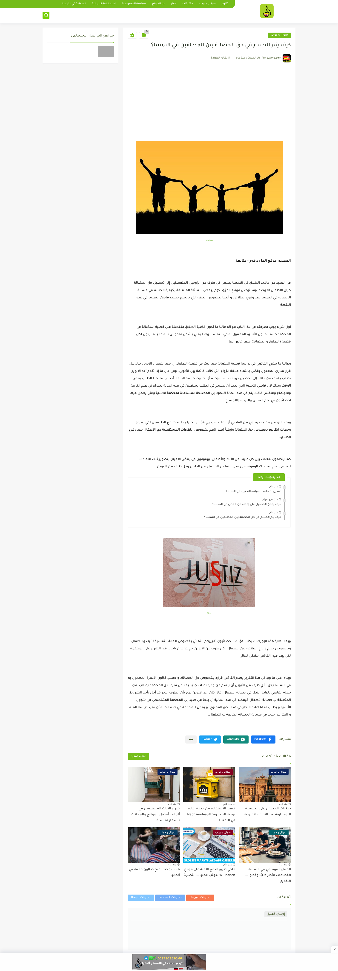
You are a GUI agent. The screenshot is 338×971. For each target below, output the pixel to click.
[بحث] (46, 15)
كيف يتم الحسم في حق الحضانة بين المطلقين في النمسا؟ (242, 517)
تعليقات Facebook (170, 897)
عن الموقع (158, 4)
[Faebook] (106, 51)
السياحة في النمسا (74, 4)
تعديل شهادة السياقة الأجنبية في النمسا (253, 491)
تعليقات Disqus (141, 897)
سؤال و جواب (207, 4)
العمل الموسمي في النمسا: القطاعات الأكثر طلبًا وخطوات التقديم (268, 875)
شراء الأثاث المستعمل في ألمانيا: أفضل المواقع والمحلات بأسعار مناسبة (155, 814)
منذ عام (273, 486)
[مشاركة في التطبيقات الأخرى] (191, 739)
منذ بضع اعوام (270, 499)
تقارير (225, 4)
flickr (209, 613)
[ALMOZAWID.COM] (267, 11)
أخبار (173, 4)
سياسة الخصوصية (134, 4)
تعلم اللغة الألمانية (104, 4)
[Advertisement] (209, 106)
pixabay (209, 240)
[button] (263, 739)
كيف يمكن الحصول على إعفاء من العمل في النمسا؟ (246, 504)
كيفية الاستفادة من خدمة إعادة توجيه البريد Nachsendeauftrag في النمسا (211, 814)
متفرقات (187, 4)
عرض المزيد (138, 756)
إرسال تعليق (276, 914)
